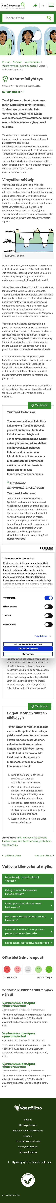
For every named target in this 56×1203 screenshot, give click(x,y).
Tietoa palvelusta (28, 1125)
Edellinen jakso (12, 855)
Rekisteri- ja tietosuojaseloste (28, 1130)
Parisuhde (45, 841)
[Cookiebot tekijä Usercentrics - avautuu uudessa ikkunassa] (40, 548)
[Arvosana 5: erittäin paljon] (49, 969)
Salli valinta (28, 654)
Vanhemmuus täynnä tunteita (19, 65)
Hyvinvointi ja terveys (35, 837)
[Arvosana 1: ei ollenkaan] (7, 969)
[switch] (49, 606)
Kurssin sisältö (11, 92)
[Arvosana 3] (28, 969)
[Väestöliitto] (28, 1107)
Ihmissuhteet (9, 841)
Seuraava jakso (43, 855)
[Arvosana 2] (17, 969)
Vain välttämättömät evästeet (28, 644)
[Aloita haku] (49, 18)
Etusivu (28, 1119)
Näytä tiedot (41, 636)
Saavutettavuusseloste (28, 1141)
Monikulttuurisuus (28, 841)
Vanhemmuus (33, 62)
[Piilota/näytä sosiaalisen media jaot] (35, 5)
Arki (19, 837)
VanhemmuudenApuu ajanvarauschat (18, 1004)
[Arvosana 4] (38, 969)
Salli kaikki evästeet (28, 648)
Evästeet (28, 1136)
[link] (28, 1015)
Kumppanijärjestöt (28, 1146)
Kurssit (6, 62)
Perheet (17, 62)
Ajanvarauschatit (10, 1010)
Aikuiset (24, 1010)
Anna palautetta (28, 1152)
